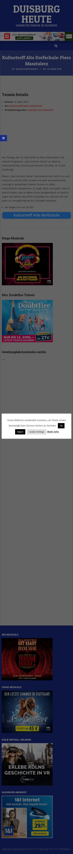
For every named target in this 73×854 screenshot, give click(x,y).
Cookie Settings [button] (36, 432)
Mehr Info (53, 431)
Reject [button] (20, 432)
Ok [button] (61, 425)
